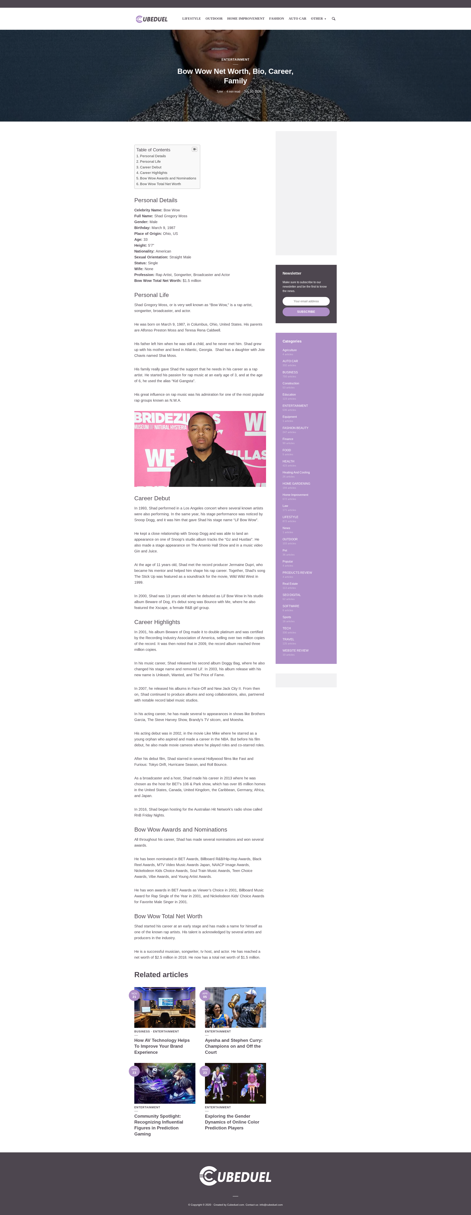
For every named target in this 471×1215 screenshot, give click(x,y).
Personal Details (153, 156)
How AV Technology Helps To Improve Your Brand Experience (162, 1046)
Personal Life (150, 161)
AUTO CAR (297, 18)
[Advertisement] (306, 193)
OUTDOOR (214, 18)
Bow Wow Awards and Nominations (168, 178)
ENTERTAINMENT (235, 59)
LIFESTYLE (191, 18)
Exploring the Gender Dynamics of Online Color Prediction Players (232, 1122)
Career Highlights (153, 173)
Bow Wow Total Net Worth (160, 184)
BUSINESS (142, 1031)
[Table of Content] (194, 149)
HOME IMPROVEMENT (246, 18)
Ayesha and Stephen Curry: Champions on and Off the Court (234, 1046)
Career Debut (150, 167)
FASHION (276, 18)
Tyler (220, 91)
